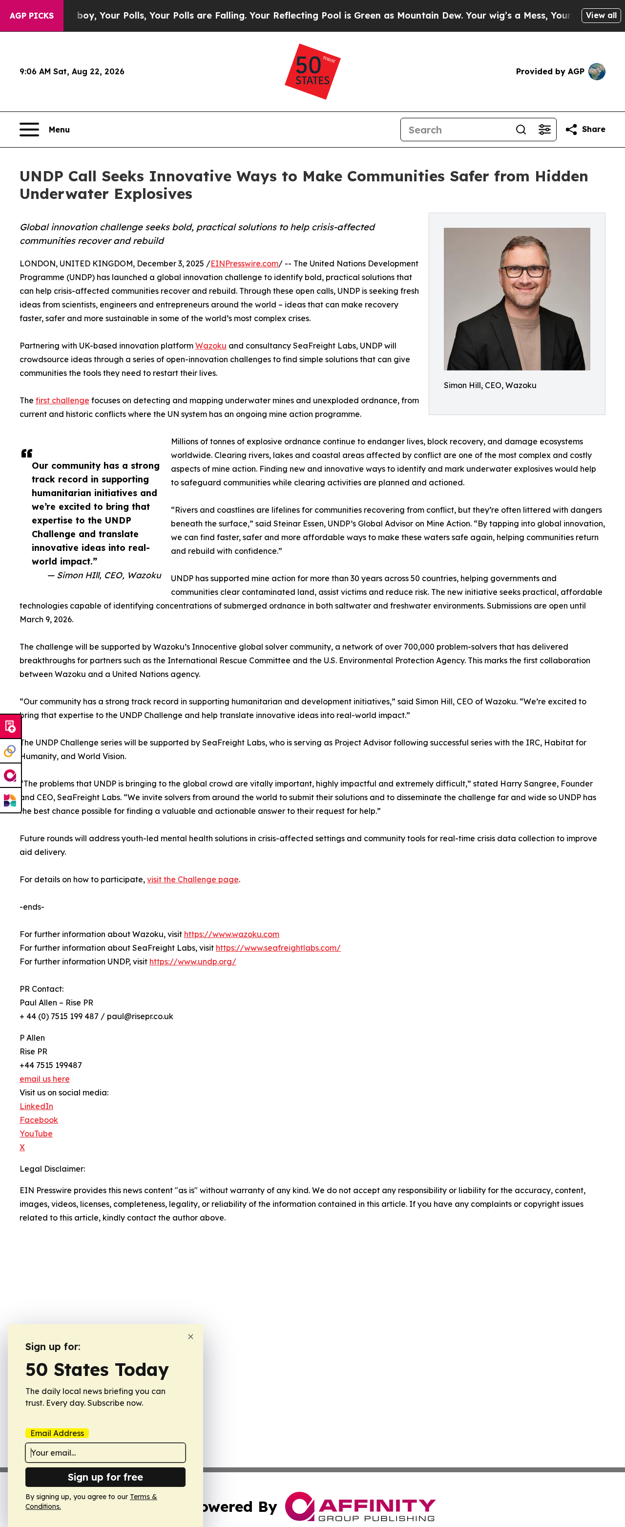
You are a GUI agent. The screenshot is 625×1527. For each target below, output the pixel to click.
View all (601, 15)
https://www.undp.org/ (192, 961)
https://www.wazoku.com (231, 934)
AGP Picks (32, 16)
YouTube (36, 1133)
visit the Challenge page (193, 879)
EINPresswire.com (244, 263)
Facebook (39, 1120)
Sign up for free (105, 1477)
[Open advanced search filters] (544, 129)
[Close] (190, 1336)
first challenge (62, 400)
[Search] (521, 129)
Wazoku (211, 345)
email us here (45, 1079)
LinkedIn (36, 1106)
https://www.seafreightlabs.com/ (278, 948)
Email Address (57, 1433)
